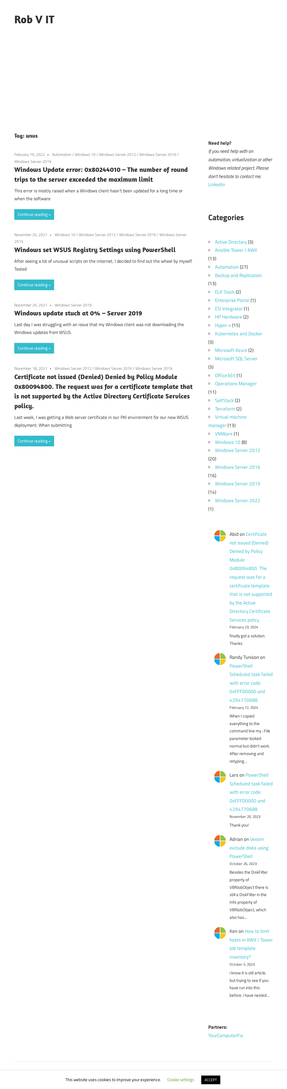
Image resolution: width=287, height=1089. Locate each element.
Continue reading (33, 214)
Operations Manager (236, 383)
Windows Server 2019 (32, 161)
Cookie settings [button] (180, 1079)
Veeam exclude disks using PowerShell (249, 848)
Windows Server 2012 (117, 154)
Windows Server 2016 (157, 154)
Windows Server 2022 (237, 500)
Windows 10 (85, 154)
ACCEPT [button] (211, 1080)
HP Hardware (228, 316)
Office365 (225, 375)
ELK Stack (225, 292)
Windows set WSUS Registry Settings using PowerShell (95, 249)
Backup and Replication (238, 275)
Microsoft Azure (231, 350)
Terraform (225, 408)
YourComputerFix (225, 1035)
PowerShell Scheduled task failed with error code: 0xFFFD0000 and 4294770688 (251, 683)
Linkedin (216, 184)
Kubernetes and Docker (238, 333)
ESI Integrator (229, 308)
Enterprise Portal (232, 300)
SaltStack (224, 400)
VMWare (224, 433)
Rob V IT (34, 19)
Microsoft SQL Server (236, 358)
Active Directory (231, 242)
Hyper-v (223, 325)
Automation (61, 154)
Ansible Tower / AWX (236, 250)
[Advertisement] (143, 80)
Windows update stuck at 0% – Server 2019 (78, 313)
